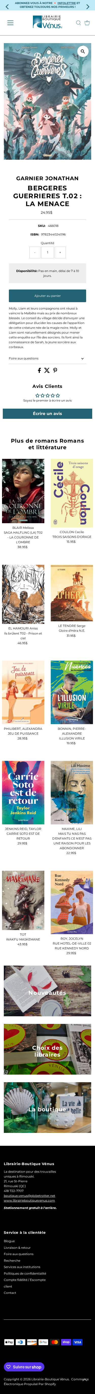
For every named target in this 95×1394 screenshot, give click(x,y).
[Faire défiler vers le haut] (85, 1380)
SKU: (41, 226)
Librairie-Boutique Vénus (50, 1379)
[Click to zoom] (83, 51)
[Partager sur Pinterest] (55, 372)
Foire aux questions (24, 358)
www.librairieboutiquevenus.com (29, 1200)
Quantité (47, 243)
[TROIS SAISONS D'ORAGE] (72, 493)
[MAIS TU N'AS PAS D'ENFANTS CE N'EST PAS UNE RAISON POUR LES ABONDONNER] (72, 792)
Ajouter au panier (47, 296)
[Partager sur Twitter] (47, 372)
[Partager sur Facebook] (40, 372)
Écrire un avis (47, 413)
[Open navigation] (14, 22)
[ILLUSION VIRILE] (72, 692)
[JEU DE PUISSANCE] (23, 692)
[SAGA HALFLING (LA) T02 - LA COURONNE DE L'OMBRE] (23, 491)
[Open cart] (87, 23)
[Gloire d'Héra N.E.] (72, 593)
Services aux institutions (22, 1267)
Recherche (12, 1260)
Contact (10, 1293)
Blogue (9, 1241)
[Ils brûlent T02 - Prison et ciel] (23, 594)
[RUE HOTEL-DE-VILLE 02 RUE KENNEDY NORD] (72, 902)
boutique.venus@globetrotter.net (29, 1196)
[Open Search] (78, 23)
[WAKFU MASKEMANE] (23, 900)
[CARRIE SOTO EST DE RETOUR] (23, 792)
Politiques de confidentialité (25, 1273)
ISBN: (34, 234)
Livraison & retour (17, 1248)
